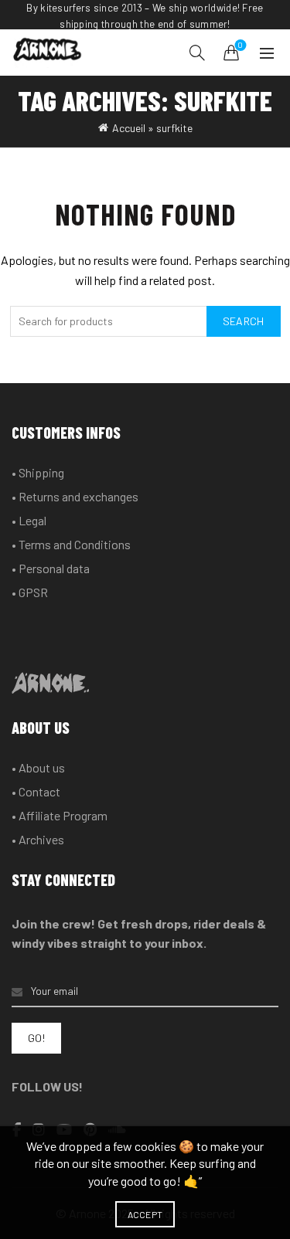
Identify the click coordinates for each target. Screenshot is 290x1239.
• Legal (29, 520)
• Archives (38, 839)
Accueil (128, 127)
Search (243, 321)
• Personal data (51, 568)
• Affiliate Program (59, 815)
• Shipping (38, 472)
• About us (38, 767)
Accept (145, 1214)
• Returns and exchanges (75, 496)
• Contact (36, 791)
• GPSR (30, 592)
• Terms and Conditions (71, 544)
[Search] (197, 52)
